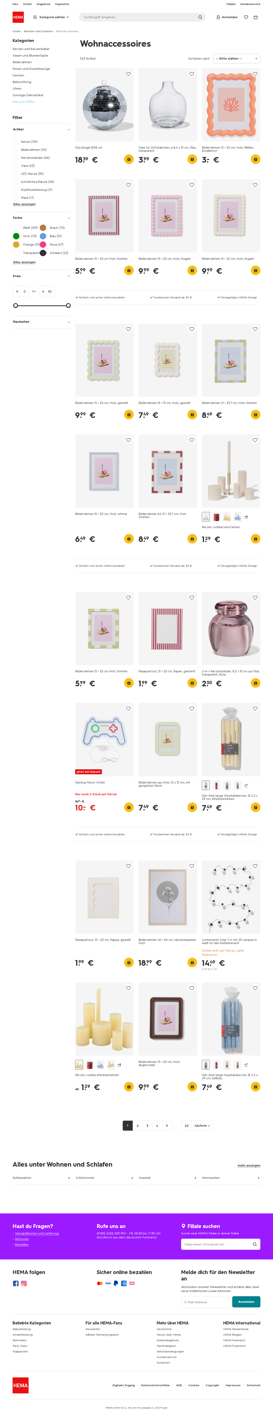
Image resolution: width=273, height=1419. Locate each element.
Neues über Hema (169, 1334)
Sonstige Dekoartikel (28, 95)
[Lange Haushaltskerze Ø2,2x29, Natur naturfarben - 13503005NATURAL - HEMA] (237, 785)
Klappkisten (20, 1351)
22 (187, 1126)
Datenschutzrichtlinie (155, 1385)
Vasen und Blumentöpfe (30, 55)
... (177, 1125)
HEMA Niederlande (236, 1329)
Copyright (212, 1385)
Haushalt (145, 1178)
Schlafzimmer (85, 1178)
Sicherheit (163, 1362)
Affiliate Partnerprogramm (102, 1334)
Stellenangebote (168, 1340)
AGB (179, 1385)
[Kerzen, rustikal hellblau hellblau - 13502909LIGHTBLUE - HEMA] (237, 517)
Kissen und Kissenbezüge (31, 69)
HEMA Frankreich (234, 1340)
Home (17, 31)
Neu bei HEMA (24, 102)
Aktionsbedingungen (170, 1351)
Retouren (22, 1239)
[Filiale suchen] (254, 1244)
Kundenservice (167, 1357)
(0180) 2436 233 (108, 1233)
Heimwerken (211, 1178)
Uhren (17, 88)
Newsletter (93, 1329)
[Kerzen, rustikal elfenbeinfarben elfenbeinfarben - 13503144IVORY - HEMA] (227, 517)
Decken (18, 75)
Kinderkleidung (23, 1334)
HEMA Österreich (234, 1346)
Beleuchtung (22, 82)
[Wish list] (246, 17)
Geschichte (164, 1329)
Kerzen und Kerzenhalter (31, 49)
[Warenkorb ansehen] (255, 17)
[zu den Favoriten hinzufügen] (129, 73)
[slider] (15, 305)
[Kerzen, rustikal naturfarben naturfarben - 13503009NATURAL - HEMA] (206, 517)
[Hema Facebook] (16, 1283)
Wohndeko (20, 1340)
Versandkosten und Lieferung (37, 1233)
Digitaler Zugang (124, 1385)
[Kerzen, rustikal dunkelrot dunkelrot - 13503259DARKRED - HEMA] (216, 517)
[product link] (104, 104)
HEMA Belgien (232, 1334)
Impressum (233, 1385)
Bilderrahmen (22, 62)
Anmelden (246, 1302)
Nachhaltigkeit (166, 1346)
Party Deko (20, 1346)
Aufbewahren (22, 1178)
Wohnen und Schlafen (38, 31)
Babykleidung (22, 1329)
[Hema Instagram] (24, 1283)
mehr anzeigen (249, 1165)
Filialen (231, 4)
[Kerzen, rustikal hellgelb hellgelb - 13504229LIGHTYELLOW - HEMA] (111, 1064)
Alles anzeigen (24, 204)
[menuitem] (15, 4)
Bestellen (22, 1244)
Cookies (193, 1385)
